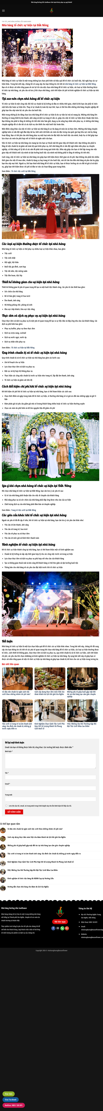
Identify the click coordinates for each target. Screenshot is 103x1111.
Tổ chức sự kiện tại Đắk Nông (22, 347)
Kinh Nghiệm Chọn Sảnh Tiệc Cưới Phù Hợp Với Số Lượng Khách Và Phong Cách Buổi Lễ (50, 726)
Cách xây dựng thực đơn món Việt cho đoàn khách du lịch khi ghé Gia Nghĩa (49, 693)
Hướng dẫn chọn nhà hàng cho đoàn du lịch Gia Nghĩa (28, 887)
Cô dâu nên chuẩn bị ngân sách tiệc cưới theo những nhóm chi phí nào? (16, 693)
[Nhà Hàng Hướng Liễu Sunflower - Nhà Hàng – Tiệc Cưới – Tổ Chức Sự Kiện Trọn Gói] (51, 11)
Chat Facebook (10, 1099)
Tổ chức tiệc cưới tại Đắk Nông (23, 171)
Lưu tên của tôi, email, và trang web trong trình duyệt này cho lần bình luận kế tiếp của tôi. (40, 806)
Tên (7, 773)
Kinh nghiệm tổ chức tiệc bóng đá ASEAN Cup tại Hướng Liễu (31, 878)
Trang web (8, 795)
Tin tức (4, 21)
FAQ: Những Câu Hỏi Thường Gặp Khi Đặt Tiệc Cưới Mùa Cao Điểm (81, 725)
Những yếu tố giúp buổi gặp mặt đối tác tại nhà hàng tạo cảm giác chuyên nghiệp (81, 694)
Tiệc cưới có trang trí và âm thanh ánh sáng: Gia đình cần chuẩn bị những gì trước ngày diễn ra (17, 726)
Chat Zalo (8, 1094)
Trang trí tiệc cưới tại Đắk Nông (23, 510)
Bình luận (9, 751)
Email (7, 784)
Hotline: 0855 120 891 (13, 1105)
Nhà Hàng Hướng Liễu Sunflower (19, 21)
